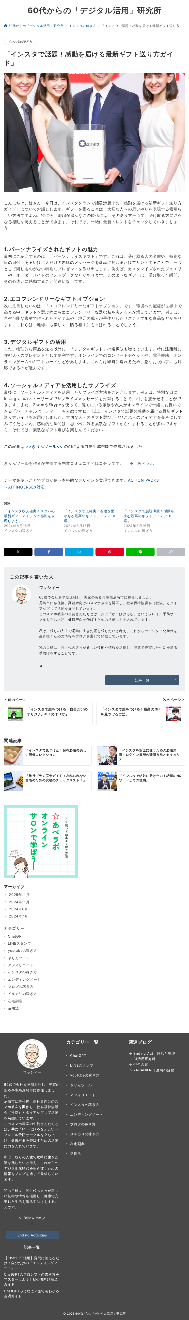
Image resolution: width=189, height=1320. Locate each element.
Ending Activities (32, 1235)
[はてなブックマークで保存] (79, 552)
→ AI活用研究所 (142, 1059)
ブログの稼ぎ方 (20, 986)
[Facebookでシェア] (48, 552)
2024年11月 (19, 902)
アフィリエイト (20, 965)
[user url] (32, 1224)
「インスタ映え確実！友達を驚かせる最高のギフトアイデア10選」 (89, 516)
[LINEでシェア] (140, 552)
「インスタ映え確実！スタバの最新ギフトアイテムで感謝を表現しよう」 (29, 516)
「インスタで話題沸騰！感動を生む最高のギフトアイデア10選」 (149, 516)
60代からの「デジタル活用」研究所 (94, 10)
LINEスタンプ (19, 943)
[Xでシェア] (18, 552)
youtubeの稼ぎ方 (22, 950)
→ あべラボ (139, 463)
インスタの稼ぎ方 (20, 41)
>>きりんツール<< (44, 446)
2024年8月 (18, 909)
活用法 (13, 1008)
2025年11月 (19, 894)
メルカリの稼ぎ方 (22, 993)
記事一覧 (142, 680)
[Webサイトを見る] (41, 666)
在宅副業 (15, 1001)
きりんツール (19, 958)
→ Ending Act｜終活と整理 (152, 1053)
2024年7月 (18, 916)
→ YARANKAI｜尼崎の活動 (151, 1070)
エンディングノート (24, 979)
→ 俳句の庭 (138, 1064)
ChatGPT (16, 936)
